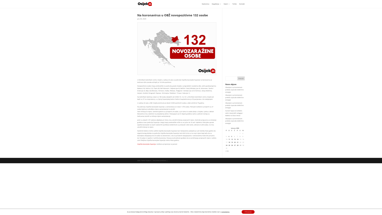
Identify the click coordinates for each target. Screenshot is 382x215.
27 (235, 145)
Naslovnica (205, 4)
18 (229, 142)
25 (229, 145)
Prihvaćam (248, 212)
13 (235, 139)
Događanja (215, 4)
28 (237, 145)
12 (232, 139)
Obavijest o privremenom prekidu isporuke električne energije (234, 89)
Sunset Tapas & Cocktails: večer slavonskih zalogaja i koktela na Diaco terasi (234, 113)
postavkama (225, 212)
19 (232, 142)
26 (232, 145)
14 (237, 139)
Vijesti (226, 4)
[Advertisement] (235, 43)
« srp (227, 151)
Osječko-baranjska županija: (146, 144)
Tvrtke (234, 4)
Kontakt (242, 4)
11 (229, 139)
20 (235, 142)
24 (226, 145)
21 (237, 142)
